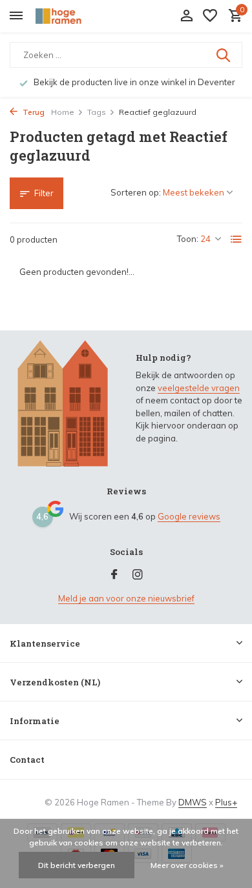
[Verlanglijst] (210, 16)
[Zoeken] (224, 54)
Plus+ (226, 802)
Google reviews (189, 516)
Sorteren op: (135, 192)
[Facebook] (114, 575)
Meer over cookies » (187, 865)
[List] (236, 239)
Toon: (187, 239)
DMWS (192, 802)
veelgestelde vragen (199, 388)
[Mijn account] (186, 16)
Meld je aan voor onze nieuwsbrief (126, 598)
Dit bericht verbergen (76, 865)
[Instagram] (137, 575)
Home (62, 112)
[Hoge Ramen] (68, 16)
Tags (96, 112)
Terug (33, 112)
